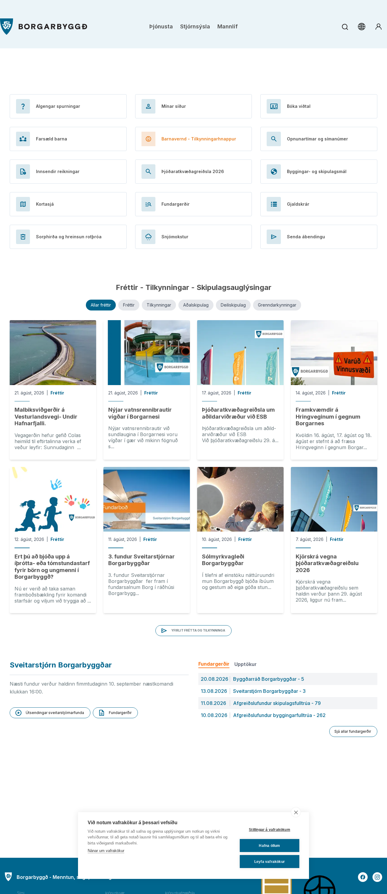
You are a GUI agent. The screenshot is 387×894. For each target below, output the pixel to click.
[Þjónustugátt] (378, 26)
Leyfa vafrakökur (269, 862)
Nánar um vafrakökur (106, 850)
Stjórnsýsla (195, 26)
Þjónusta (161, 26)
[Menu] (43, 26)
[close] (296, 812)
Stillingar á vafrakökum (269, 830)
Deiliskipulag (233, 304)
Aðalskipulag (196, 304)
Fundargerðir (213, 664)
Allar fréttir (101, 304)
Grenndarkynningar (277, 304)
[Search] (345, 27)
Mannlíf (227, 26)
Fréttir (129, 304)
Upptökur (245, 664)
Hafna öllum (269, 846)
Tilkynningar (159, 304)
